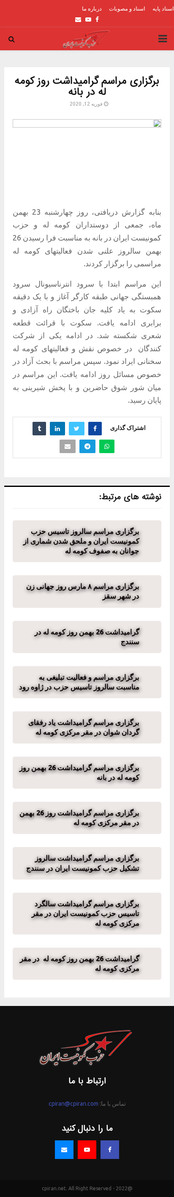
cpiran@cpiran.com (73, 1103)
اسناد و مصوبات (127, 8)
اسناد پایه (163, 8)
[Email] (64, 1149)
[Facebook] (110, 1149)
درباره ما (92, 8)
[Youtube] (87, 1149)
